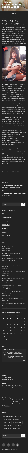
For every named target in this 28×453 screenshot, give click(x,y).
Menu (14, 13)
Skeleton (7, 428)
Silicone (12, 171)
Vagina (17, 171)
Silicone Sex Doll (7, 236)
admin (18, 18)
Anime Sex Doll (6, 221)
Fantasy (7, 174)
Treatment (17, 428)
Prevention (14, 174)
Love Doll (4, 228)
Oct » (21, 339)
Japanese (17, 419)
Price (20, 174)
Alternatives (8, 416)
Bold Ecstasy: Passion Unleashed (11, 253)
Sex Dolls (4, 213)
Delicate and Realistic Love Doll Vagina (12, 298)
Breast (18, 416)
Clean (6, 171)
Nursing (7, 422)
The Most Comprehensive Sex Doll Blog (12, 4)
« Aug (7, 339)
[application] (14, 355)
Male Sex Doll (6, 232)
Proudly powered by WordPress (10, 449)
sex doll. (7, 405)
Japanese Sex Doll (7, 217)
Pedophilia (17, 422)
